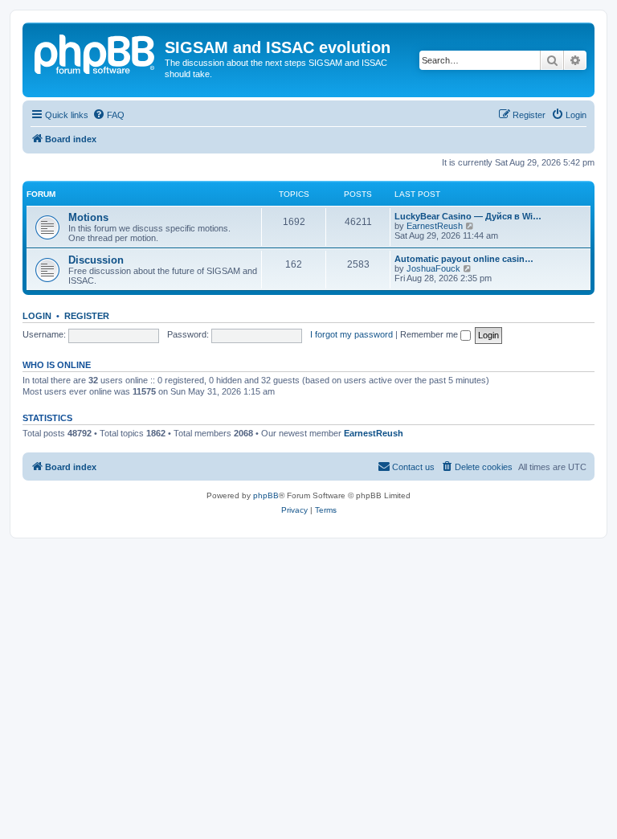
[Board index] (96, 52)
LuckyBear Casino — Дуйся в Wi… (467, 216)
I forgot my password (351, 334)
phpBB (266, 495)
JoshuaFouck (433, 268)
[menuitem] (108, 115)
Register (86, 316)
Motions (88, 217)
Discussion (96, 260)
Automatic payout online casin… (463, 259)
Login (36, 316)
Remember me (430, 334)
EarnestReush (435, 226)
